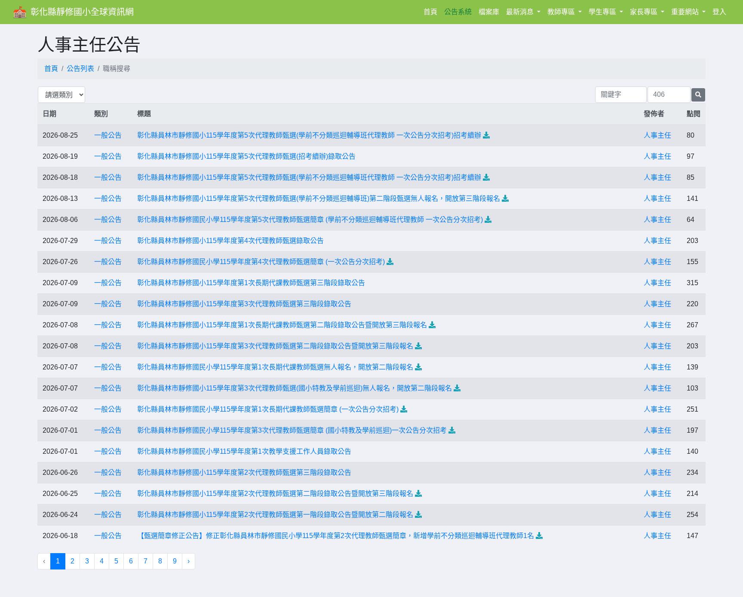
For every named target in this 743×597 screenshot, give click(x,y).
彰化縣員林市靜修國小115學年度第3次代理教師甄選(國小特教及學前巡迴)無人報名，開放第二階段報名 (294, 388)
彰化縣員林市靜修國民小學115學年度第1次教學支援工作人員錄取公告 (244, 451)
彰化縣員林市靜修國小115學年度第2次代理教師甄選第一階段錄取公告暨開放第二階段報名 (275, 514)
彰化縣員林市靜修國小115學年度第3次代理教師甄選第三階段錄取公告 (244, 304)
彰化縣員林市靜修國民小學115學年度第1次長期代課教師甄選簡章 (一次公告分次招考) (268, 409)
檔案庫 (489, 11)
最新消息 (520, 11)
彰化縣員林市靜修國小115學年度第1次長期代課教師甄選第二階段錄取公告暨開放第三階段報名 (282, 325)
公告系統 (458, 11)
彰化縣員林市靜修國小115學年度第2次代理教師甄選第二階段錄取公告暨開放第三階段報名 (275, 493)
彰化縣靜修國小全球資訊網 (82, 12)
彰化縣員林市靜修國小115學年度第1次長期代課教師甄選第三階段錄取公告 (251, 282)
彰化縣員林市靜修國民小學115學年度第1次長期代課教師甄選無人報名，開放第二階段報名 (275, 367)
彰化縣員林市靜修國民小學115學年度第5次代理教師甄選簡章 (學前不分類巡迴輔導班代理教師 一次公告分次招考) (310, 219)
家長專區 (644, 11)
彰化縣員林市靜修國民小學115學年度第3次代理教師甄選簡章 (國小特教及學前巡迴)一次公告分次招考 (292, 430)
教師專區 (562, 11)
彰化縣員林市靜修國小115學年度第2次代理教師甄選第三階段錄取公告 (244, 472)
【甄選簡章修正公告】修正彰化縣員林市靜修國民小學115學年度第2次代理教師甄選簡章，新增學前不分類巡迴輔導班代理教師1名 (335, 535)
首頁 (432, 11)
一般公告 (108, 135)
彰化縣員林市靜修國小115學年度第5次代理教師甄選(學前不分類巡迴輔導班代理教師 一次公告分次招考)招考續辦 (309, 135)
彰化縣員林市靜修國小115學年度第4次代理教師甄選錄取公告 (230, 240)
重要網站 (685, 11)
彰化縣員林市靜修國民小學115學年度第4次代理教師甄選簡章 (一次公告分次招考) (261, 261)
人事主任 (657, 135)
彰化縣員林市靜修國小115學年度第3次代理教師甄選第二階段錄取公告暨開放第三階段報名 (275, 346)
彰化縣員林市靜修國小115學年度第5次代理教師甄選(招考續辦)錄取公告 (246, 156)
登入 (719, 11)
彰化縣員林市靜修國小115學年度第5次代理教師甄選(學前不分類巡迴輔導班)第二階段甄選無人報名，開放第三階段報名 (318, 198)
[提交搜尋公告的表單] (698, 95)
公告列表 (80, 68)
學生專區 (603, 11)
